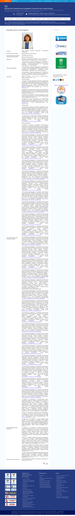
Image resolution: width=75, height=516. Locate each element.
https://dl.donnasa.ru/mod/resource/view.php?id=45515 (31, 257)
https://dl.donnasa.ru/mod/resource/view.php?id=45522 (31, 321)
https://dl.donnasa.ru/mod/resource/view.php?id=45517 (31, 268)
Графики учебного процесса (45, 482)
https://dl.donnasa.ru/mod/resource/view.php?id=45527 (31, 376)
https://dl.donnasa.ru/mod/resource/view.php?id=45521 (31, 310)
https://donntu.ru (25, 87)
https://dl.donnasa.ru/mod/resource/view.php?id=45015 (31, 121)
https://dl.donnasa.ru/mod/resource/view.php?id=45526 (31, 364)
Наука (43, 18)
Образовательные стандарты (45, 480)
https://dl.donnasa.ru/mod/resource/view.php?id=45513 (31, 235)
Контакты (66, 18)
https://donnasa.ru (25, 103)
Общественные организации (61, 482)
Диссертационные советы (61, 480)
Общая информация (9, 18)
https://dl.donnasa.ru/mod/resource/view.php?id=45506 (31, 158)
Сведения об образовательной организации (23, 18)
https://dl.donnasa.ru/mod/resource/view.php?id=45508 (35, 179)
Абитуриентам (32, 1)
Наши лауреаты (59, 493)
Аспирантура (58, 479)
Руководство (25, 488)
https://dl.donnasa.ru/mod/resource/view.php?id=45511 (35, 212)
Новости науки (59, 495)
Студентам (40, 1)
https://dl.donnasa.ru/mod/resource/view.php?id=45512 (31, 224)
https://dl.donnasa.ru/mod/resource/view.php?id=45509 (31, 190)
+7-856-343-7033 (20, 13)
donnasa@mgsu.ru (19, 14)
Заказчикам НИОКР (47, 1)
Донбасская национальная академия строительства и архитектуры (29, 8)
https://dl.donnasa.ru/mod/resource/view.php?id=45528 (31, 387)
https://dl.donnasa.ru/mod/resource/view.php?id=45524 (31, 145)
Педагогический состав (27, 489)
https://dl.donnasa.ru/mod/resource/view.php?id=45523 (31, 331)
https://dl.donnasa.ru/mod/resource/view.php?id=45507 (31, 169)
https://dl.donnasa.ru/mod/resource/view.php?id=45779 (31, 113)
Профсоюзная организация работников (54, 18)
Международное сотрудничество (29, 504)
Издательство (59, 483)
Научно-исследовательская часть (62, 475)
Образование (37, 18)
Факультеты (42, 475)
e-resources (56, 1)
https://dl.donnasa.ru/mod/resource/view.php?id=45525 (31, 353)
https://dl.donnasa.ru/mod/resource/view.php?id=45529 (31, 397)
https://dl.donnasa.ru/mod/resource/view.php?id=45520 (35, 298)
